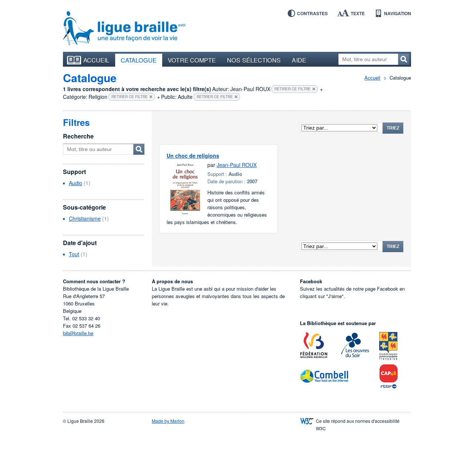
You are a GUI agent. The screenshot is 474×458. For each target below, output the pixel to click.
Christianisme (85, 218)
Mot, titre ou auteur (138, 149)
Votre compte (192, 60)
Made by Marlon (168, 421)
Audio (75, 183)
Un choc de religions (193, 155)
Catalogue (139, 60)
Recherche (78, 136)
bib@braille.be (78, 333)
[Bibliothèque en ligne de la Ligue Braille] (124, 28)
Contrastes (312, 13)
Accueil (96, 60)
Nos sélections (254, 60)
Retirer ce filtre (292, 88)
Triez (393, 128)
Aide (299, 60)
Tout (74, 254)
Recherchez (403, 59)
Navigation (397, 13)
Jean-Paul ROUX (237, 164)
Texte (358, 13)
